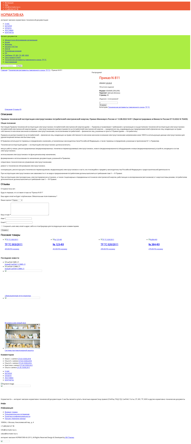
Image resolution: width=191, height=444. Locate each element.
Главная (4, 70)
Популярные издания (13, 51)
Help (6, 5)
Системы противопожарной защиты (19, 350)
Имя (3, 218)
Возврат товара (11, 412)
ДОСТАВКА (9, 30)
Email (3, 222)
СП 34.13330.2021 (26, 365)
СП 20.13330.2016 (25, 363)
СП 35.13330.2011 (23, 367)
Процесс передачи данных (15, 418)
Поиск (20, 66)
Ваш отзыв (6, 215)
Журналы (8, 44)
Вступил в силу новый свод (15, 323)
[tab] (8, 109)
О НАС (7, 24)
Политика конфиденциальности (17, 416)
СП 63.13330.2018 (24, 359)
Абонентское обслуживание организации (21, 40)
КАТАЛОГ (8, 26)
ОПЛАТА (8, 28)
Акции (7, 42)
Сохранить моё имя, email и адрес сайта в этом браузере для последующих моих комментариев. (41, 226)
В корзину (103, 105)
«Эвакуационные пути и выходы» (18, 296)
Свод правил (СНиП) (13, 57)
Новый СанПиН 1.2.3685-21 (15, 264)
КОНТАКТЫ (9, 32)
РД (6, 53)
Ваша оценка (7, 200)
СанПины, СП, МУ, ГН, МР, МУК (17, 55)
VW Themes (69, 437)
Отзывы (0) (17, 109)
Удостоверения (11, 62)
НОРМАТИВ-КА (12, 14)
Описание (8, 109)
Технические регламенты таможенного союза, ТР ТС (25, 60)
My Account (9, 3)
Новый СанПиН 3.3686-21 (14, 269)
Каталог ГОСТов (11, 47)
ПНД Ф (7, 49)
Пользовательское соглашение (17, 414)
